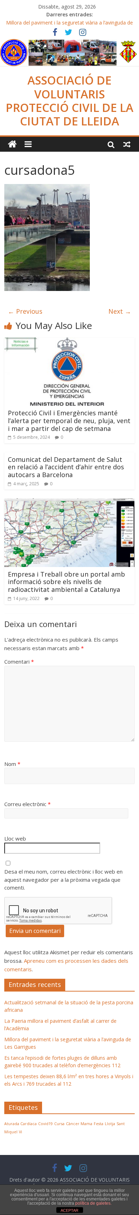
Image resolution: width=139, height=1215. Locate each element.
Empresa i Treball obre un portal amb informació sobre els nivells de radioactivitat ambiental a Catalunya (66, 582)
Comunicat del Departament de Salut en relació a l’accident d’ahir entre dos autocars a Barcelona (66, 467)
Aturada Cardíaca (20, 1123)
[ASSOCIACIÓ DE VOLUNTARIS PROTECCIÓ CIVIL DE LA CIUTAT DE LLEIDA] (69, 43)
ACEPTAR (69, 1210)
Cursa (59, 1123)
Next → (119, 311)
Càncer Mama (79, 1123)
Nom (12, 763)
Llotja (110, 1123)
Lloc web (15, 838)
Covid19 (45, 1123)
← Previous (25, 311)
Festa (98, 1123)
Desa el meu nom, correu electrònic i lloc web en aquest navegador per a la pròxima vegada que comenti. (63, 879)
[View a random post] (127, 144)
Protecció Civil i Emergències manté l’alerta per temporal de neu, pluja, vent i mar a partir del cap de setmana (69, 420)
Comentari (19, 661)
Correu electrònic (27, 804)
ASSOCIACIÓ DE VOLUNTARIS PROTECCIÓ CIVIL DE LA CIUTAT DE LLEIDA (69, 100)
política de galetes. (93, 1203)
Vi (20, 1131)
